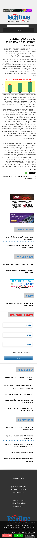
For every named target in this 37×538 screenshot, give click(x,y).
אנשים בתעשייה (25, 256)
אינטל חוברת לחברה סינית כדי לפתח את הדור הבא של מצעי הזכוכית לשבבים (18, 387)
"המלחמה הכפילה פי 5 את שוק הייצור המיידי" (18, 394)
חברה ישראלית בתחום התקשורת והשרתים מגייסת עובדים (19, 304)
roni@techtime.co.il (18, 489)
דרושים (30, 295)
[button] (20, 30)
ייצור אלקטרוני (26, 369)
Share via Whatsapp (26, 173)
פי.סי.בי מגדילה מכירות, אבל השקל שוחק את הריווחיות (18, 378)
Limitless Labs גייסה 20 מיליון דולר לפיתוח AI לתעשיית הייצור (18, 409)
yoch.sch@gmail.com (18, 503)
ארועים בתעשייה (25, 229)
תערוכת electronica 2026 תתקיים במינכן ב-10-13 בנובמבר (19, 246)
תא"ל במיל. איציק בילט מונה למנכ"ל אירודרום (18, 264)
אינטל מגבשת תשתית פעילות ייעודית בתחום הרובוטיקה (18, 460)
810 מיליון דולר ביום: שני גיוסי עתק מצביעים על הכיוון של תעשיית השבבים (18, 445)
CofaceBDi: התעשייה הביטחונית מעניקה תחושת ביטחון (19, 271)
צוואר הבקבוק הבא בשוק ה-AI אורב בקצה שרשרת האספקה (19, 401)
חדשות (19, 176)
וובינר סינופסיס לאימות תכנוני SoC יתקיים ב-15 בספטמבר (19, 238)
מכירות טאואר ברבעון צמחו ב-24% (22, 453)
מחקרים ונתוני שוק (9, 176)
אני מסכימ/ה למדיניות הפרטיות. (19, 352)
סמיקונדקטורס (30, 179)
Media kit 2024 (18, 478)
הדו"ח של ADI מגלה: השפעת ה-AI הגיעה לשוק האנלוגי (19, 437)
